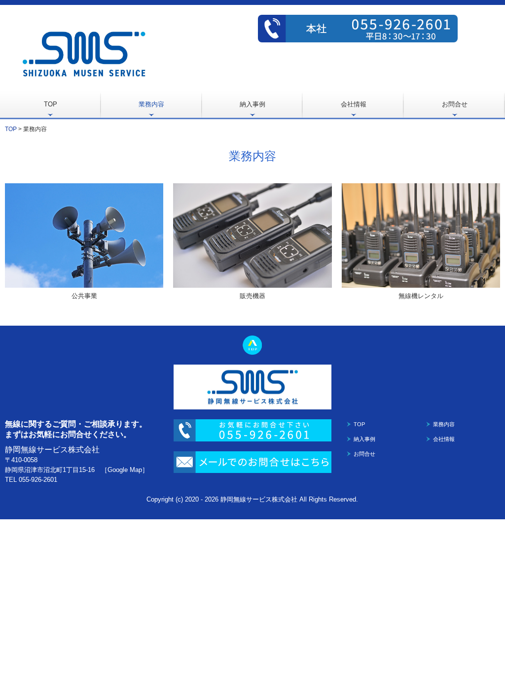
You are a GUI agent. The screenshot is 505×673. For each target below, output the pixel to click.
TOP (50, 104)
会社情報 (353, 104)
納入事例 (252, 104)
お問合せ (455, 104)
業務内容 (151, 104)
